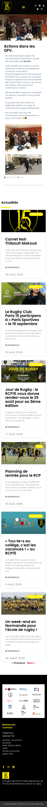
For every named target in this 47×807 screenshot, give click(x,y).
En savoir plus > (12, 267)
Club (22, 177)
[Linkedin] (13, 767)
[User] (43, 5)
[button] (23, 7)
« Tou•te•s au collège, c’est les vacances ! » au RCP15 (20, 547)
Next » (31, 663)
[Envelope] (41, 9)
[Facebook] (39, 5)
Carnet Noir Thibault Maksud (21, 241)
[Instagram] (35, 5)
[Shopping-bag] (37, 9)
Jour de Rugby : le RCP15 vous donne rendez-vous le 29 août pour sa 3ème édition (23, 397)
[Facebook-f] (3, 767)
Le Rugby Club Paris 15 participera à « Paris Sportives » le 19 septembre (23, 317)
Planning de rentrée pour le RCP (23, 473)
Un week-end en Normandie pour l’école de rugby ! (21, 625)
